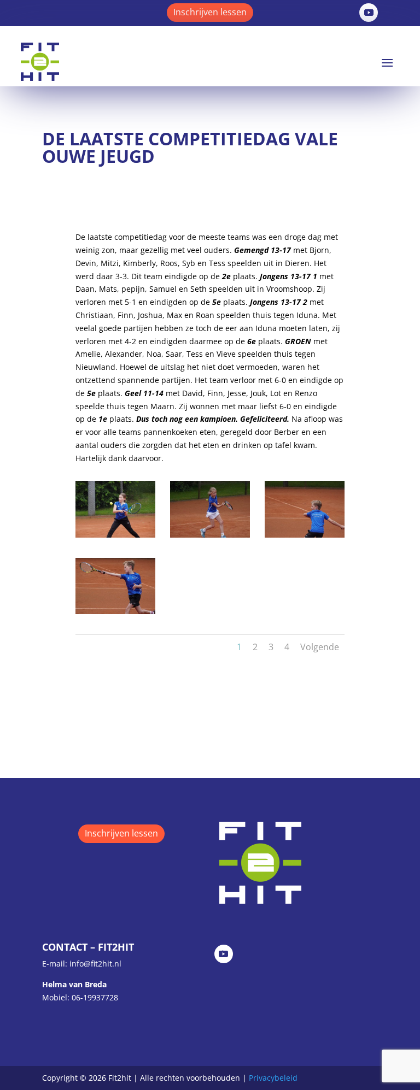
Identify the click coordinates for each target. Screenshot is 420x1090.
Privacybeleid (273, 1078)
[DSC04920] (305, 534)
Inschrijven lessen (210, 12)
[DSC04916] (210, 534)
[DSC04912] (115, 534)
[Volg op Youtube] (368, 12)
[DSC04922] (115, 611)
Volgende (319, 647)
